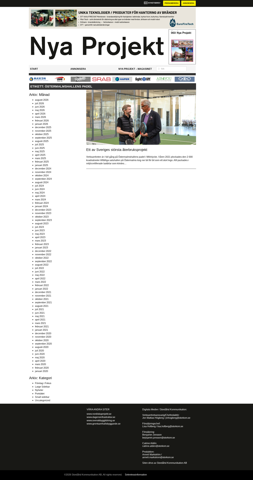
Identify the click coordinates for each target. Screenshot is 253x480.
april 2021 (40, 319)
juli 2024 (39, 186)
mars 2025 (40, 158)
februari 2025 (42, 161)
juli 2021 (39, 309)
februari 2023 (42, 244)
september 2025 (43, 138)
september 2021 (43, 302)
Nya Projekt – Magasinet (135, 69)
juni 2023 (40, 230)
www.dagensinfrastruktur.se (101, 417)
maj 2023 (40, 234)
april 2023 (40, 237)
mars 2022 (40, 282)
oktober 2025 (42, 134)
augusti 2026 (41, 100)
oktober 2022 (42, 258)
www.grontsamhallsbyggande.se (103, 423)
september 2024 (43, 179)
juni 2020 (40, 354)
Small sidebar (42, 397)
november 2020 (43, 337)
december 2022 (43, 251)
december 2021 (43, 292)
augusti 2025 (41, 141)
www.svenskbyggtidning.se (101, 420)
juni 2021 (40, 313)
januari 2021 (41, 330)
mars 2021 (40, 323)
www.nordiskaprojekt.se (99, 414)
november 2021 (43, 295)
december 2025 (43, 127)
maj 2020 (40, 357)
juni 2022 (40, 271)
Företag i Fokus (43, 383)
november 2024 (43, 172)
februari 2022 (42, 285)
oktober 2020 (42, 340)
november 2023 (43, 213)
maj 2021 (40, 316)
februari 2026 (42, 120)
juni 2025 (40, 148)
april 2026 (40, 113)
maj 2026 (40, 110)
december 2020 (43, 333)
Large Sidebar (42, 386)
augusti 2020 (41, 347)
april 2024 (40, 196)
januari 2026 (41, 124)
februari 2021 (42, 326)
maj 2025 (40, 151)
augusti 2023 (41, 223)
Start (34, 69)
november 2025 (43, 131)
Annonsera (188, 3)
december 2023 (43, 210)
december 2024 (43, 168)
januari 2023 (41, 247)
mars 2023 (40, 240)
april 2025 (40, 155)
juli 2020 (39, 350)
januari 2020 (41, 371)
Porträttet (39, 393)
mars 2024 (40, 199)
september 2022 (43, 261)
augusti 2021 (41, 306)
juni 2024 (40, 189)
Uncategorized (42, 400)
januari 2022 (41, 289)
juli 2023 (39, 227)
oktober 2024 (42, 175)
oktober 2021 (42, 299)
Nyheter (39, 390)
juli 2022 (39, 268)
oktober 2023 (42, 216)
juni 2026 (40, 107)
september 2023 (43, 220)
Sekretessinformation (136, 474)
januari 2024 (41, 206)
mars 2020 (40, 364)
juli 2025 (39, 144)
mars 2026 (40, 117)
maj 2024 (40, 192)
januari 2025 (41, 165)
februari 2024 (42, 203)
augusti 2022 (41, 264)
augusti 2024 (41, 182)
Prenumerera (172, 3)
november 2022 (43, 254)
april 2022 (40, 278)
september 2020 (43, 343)
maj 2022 (40, 275)
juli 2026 (39, 103)
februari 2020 (42, 368)
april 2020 (40, 361)
